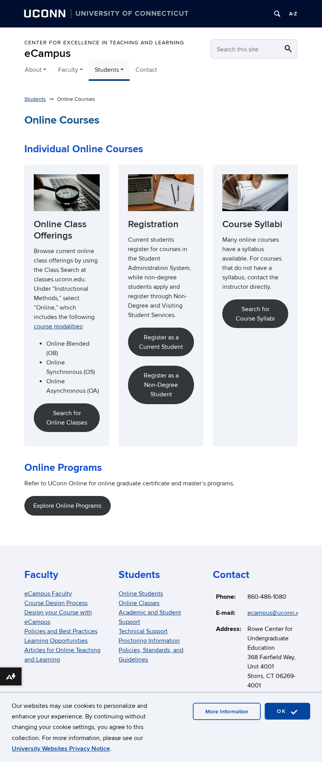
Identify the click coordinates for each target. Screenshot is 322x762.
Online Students (141, 594)
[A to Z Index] (293, 13)
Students (35, 99)
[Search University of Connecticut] (277, 13)
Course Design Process (56, 603)
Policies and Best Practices (60, 631)
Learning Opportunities (56, 641)
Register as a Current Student (161, 342)
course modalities (58, 326)
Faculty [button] (68, 70)
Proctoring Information (149, 641)
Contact (146, 70)
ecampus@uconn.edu (277, 613)
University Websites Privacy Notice (61, 749)
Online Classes (139, 603)
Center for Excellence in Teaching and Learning (104, 42)
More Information (226, 711)
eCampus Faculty (48, 594)
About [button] (33, 70)
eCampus (47, 53)
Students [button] (107, 70)
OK (283, 711)
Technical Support (143, 631)
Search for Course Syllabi (255, 314)
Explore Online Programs (67, 506)
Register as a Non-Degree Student (161, 385)
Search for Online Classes (66, 418)
